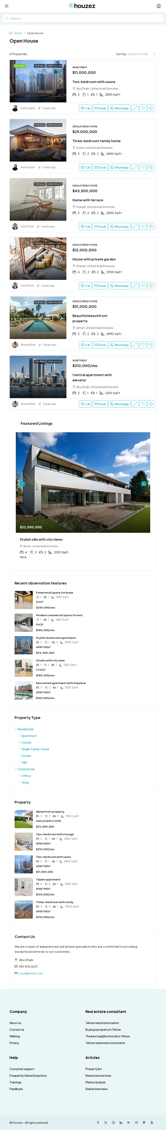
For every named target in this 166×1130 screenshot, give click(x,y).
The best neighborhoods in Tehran (107, 1036)
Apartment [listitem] (29, 736)
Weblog (15, 1036)
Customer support (22, 1069)
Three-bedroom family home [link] (96, 141)
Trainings (15, 1082)
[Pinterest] (145, 1122)
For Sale (40, 66)
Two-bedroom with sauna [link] (93, 82)
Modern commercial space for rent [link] (59, 615)
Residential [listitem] (25, 729)
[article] (83, 498)
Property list (93, 1069)
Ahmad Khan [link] (28, 344)
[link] (38, 81)
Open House (54, 66)
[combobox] (142, 54)
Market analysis (95, 1082)
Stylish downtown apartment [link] (56, 637)
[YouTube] (137, 1122)
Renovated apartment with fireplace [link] (61, 683)
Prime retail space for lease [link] (54, 592)
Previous (22, 483)
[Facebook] (99, 1122)
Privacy (14, 1043)
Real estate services (98, 1075)
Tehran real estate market (102, 1023)
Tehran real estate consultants (105, 1043)
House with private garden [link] (94, 259)
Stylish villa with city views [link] (41, 539)
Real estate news (96, 1089)
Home (18, 33)
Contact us (17, 1029)
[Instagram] (114, 1122)
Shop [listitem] (25, 782)
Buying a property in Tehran (103, 1029)
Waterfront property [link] (50, 811)
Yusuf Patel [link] (27, 226)
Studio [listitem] (26, 756)
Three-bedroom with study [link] (54, 902)
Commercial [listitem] (25, 769)
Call (87, 108)
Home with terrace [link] (87, 200)
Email (102, 108)
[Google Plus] (129, 1122)
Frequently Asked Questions (28, 1075)
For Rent (40, 361)
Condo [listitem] (26, 742)
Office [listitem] (26, 775)
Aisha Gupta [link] (28, 108)
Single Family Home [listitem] (35, 749)
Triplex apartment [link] (48, 879)
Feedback (16, 1089)
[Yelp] (152, 1122)
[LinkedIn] (122, 1122)
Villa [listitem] (24, 762)
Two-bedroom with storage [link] (55, 834)
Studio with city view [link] (50, 660)
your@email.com (31, 973)
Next (143, 483)
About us (15, 1023)
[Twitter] (106, 1122)
